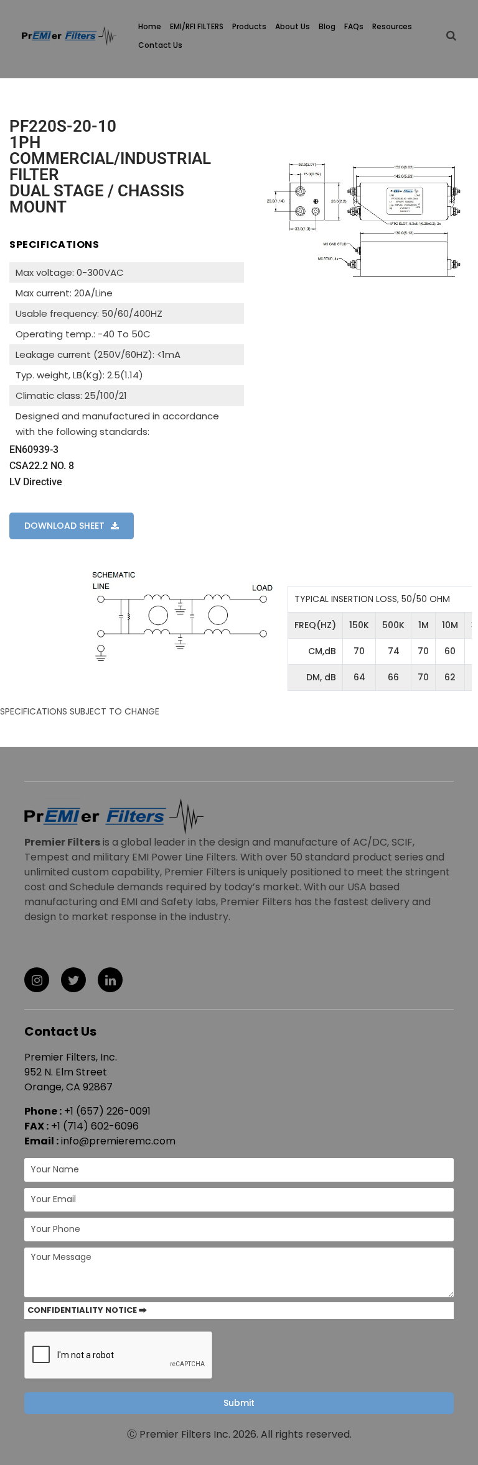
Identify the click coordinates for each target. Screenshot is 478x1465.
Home (149, 26)
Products (249, 26)
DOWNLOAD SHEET (64, 525)
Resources (392, 26)
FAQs (353, 26)
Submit (239, 1403)
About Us (292, 26)
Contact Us (160, 45)
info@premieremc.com (118, 1141)
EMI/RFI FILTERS (196, 26)
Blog (327, 26)
